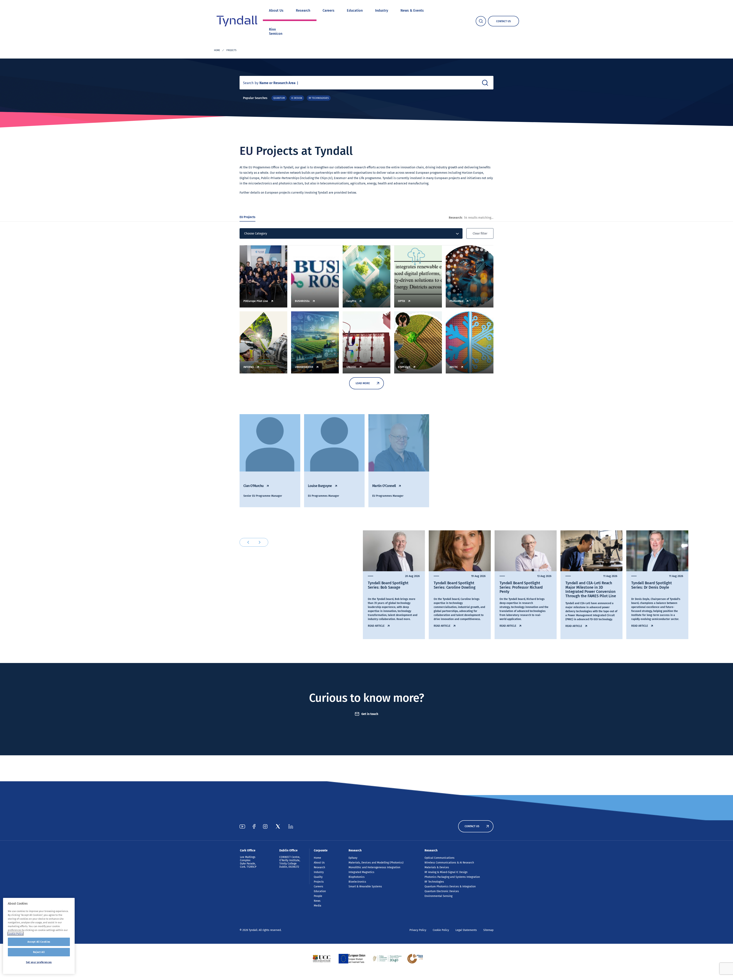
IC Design (296, 98)
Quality (318, 877)
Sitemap (488, 930)
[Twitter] (278, 826)
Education (355, 10)
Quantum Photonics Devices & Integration (450, 886)
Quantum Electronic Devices (442, 891)
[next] (260, 542)
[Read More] (321, 958)
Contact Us (472, 826)
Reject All (39, 952)
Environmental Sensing (438, 896)
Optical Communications (439, 857)
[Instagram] (265, 826)
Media (317, 905)
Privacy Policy (417, 930)
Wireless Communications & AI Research (449, 862)
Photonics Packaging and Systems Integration (452, 877)
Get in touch (369, 714)
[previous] (248, 542)
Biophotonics (357, 877)
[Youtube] (242, 826)
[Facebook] (254, 826)
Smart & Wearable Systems (365, 886)
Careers (328, 10)
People (318, 896)
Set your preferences (39, 962)
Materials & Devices (437, 867)
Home (217, 50)
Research (303, 10)
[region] (39, 936)
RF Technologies (319, 98)
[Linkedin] (290, 826)
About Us (276, 10)
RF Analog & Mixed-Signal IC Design (446, 872)
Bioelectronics (357, 881)
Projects (319, 881)
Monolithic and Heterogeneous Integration (374, 867)
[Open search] (481, 21)
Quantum (279, 98)
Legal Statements (466, 930)
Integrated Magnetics (361, 872)
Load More (363, 383)
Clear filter (480, 233)
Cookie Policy (441, 930)
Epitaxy (353, 857)
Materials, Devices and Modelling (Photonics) (376, 862)
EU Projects (247, 217)
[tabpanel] (394, 584)
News (317, 900)
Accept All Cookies (38, 941)
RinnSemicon (275, 31)
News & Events (412, 10)
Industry (381, 10)
